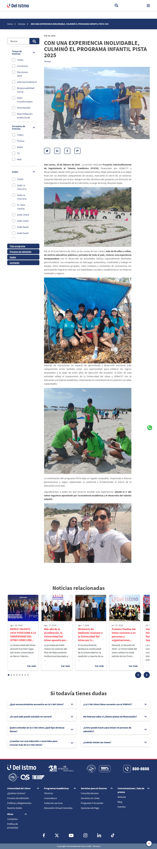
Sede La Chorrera (21, 187)
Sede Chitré (23, 214)
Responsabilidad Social (25, 89)
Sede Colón (23, 220)
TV (18, 153)
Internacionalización (27, 81)
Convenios (22, 65)
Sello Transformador (25, 99)
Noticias (22, 24)
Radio (20, 147)
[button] (138, 675)
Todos (20, 59)
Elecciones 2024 (22, 74)
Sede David (23, 226)
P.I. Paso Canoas (21, 206)
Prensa (20, 140)
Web (19, 159)
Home (10, 24)
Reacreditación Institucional (25, 115)
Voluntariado (24, 107)
